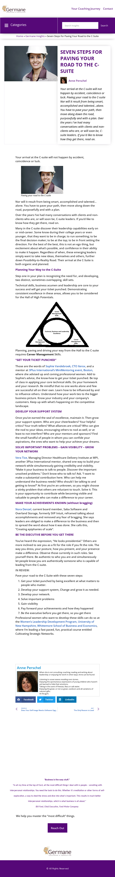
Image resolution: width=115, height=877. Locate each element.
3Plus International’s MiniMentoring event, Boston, (61, 370)
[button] (25, 699)
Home (19, 36)
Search (104, 25)
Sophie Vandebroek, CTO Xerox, (66, 366)
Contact (108, 8)
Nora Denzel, (23, 509)
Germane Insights (35, 36)
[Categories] (6, 25)
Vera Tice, (21, 458)
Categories (18, 25)
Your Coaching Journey (85, 8)
